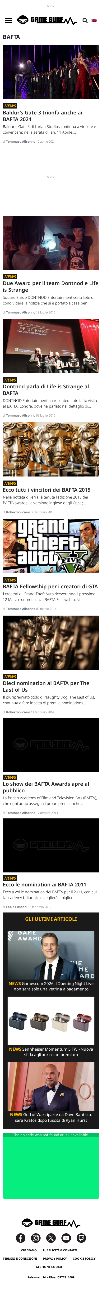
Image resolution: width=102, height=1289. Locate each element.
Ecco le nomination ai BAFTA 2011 (44, 884)
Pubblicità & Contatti (60, 1250)
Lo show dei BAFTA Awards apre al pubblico (46, 787)
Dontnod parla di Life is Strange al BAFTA (46, 389)
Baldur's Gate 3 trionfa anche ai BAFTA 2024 (42, 116)
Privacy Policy (55, 1259)
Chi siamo (29, 1250)
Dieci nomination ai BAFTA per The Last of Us (46, 686)
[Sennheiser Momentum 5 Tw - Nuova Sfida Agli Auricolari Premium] (51, 1020)
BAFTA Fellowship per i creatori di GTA (50, 586)
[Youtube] (68, 1237)
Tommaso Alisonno (21, 141)
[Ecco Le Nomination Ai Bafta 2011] (51, 845)
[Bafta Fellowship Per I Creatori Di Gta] (51, 545)
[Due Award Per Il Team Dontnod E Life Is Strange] (51, 242)
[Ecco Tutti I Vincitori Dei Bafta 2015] (51, 449)
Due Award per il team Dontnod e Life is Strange (50, 286)
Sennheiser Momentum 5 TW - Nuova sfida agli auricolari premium (51, 1051)
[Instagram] (38, 1237)
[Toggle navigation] (8, 20)
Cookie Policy (84, 1259)
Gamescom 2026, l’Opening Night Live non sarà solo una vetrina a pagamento (51, 986)
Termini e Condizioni (20, 1259)
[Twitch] (81, 1237)
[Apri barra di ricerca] (85, 20)
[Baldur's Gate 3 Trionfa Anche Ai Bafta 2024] (51, 71)
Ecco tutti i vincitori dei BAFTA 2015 (46, 489)
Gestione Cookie (49, 1267)
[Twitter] (53, 1237)
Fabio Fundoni (17, 907)
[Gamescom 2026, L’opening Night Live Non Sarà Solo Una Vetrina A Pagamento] (51, 955)
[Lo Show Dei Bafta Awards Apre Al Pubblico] (51, 744)
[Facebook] (23, 1237)
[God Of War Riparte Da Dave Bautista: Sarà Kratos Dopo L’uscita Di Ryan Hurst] (51, 1086)
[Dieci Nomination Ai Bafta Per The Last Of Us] (51, 642)
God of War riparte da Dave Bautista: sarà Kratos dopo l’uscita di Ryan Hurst (51, 1117)
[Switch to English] (94, 20)
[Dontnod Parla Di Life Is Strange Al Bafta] (51, 345)
